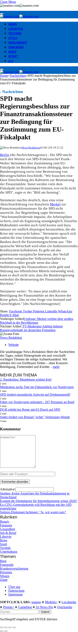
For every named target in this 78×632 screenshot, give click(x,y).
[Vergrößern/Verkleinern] (14, 627)
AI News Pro (44, 607)
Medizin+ (51, 602)
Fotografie (7, 565)
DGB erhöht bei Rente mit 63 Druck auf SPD (30, 409)
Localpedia (69, 602)
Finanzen (16, 47)
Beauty (4, 521)
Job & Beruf (8, 533)
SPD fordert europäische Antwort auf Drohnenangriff (35, 394)
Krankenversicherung (14, 568)
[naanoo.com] (19, 16)
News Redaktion (31, 147)
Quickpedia (64, 607)
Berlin (4, 155)
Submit (45, 611)
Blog (3, 561)
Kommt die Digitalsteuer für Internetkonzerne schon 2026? (38, 501)
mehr (56, 367)
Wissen (4, 576)
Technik (14, 33)
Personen (6, 572)
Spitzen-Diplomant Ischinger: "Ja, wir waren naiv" (33, 512)
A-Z (10, 61)
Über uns (14, 587)
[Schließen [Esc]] (1, 627)
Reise (12, 52)
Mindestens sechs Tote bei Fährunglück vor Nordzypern (37, 387)
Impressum (15, 594)
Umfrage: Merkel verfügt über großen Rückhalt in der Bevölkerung (36, 320)
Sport (13, 56)
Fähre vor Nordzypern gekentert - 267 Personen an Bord (37, 402)
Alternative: (7, 489)
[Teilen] (5, 627)
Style (12, 38)
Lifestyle (15, 29)
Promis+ (8, 607)
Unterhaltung (8, 551)
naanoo (36, 602)
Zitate (3, 580)
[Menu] (1, 13)
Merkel (55, 204)
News (12, 24)
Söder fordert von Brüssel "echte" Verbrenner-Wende (35, 417)
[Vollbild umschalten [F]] (10, 627)
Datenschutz (16, 590)
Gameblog (25, 607)
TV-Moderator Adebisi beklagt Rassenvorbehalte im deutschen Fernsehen (31, 328)
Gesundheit (17, 42)
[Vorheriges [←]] (1, 631)
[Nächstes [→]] (5, 631)
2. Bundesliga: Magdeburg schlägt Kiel (25, 379)
